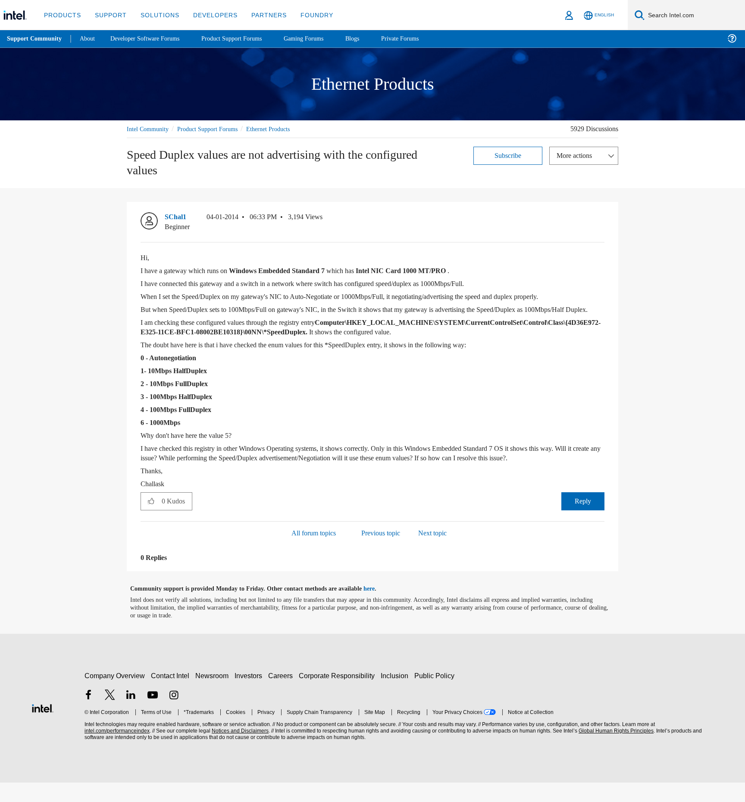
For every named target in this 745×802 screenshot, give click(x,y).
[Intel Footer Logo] (42, 726)
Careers (282, 695)
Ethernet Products (282, 128)
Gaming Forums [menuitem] (319, 38)
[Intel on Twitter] (110, 715)
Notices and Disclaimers (239, 750)
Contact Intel (171, 695)
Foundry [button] (306, 14)
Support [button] (108, 14)
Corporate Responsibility (338, 695)
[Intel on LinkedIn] (131, 715)
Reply (583, 520)
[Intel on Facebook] (88, 715)
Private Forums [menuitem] (418, 38)
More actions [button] (576, 155)
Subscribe (508, 155)
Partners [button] (260, 14)
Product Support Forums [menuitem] (243, 38)
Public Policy (435, 695)
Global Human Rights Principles (615, 750)
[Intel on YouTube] (152, 715)
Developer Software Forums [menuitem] (151, 38)
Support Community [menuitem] (35, 39)
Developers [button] (209, 14)
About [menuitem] (89, 38)
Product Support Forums (214, 128)
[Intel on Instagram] (173, 715)
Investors (250, 695)
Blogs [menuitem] (369, 38)
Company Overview (115, 695)
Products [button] (61, 14)
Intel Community (149, 128)
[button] (601, 219)
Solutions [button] (156, 14)
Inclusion (396, 695)
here (376, 608)
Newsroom (213, 695)
